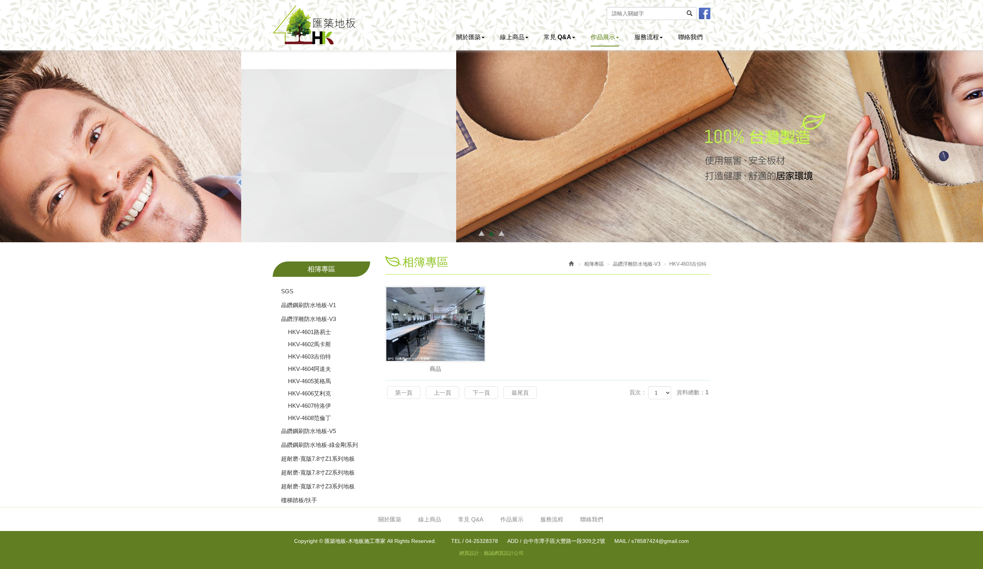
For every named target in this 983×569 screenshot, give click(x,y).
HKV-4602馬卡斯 (309, 344)
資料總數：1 (692, 392)
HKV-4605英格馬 (309, 381)
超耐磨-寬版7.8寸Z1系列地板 (318, 458)
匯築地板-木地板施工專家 (314, 25)
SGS (287, 291)
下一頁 (481, 392)
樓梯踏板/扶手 (299, 500)
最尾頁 (520, 392)
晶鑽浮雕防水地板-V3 (308, 319)
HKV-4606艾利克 (309, 393)
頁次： (638, 392)
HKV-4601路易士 (309, 332)
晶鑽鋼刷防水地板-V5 (308, 431)
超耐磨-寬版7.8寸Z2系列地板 (318, 472)
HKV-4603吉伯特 (309, 356)
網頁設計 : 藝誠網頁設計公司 (491, 553)
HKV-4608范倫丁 (309, 418)
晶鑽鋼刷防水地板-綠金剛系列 (319, 445)
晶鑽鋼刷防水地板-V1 (308, 305)
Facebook (704, 13)
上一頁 (442, 392)
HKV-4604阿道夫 (309, 369)
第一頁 (403, 392)
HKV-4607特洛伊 (309, 405)
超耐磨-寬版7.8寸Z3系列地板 (318, 486)
